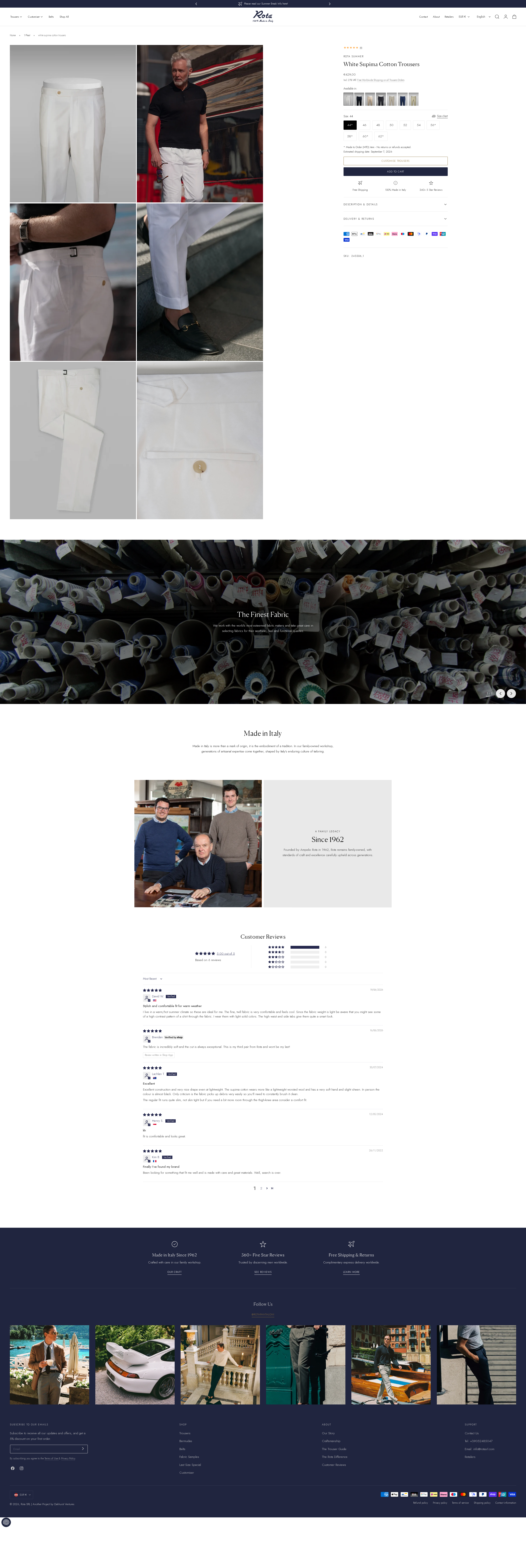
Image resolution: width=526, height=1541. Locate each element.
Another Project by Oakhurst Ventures (53, 1504)
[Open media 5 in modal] (128, 369)
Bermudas (185, 1441)
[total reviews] (396, 47)
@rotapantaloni (263, 1314)
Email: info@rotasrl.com (479, 1449)
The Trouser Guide (334, 1449)
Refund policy (420, 1503)
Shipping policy (482, 1503)
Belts (182, 1449)
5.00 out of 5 (226, 953)
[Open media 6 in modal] (255, 369)
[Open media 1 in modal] (128, 52)
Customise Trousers (395, 161)
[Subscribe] (83, 1449)
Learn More (351, 1272)
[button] (497, 17)
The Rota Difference (334, 1457)
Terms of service (460, 1503)
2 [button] (261, 1188)
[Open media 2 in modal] (255, 52)
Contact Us (472, 1433)
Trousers (184, 1433)
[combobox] (484, 17)
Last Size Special (190, 1465)
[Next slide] (511, 693)
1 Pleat (27, 35)
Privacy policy (440, 1503)
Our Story (328, 1433)
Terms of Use (52, 1458)
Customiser (186, 1473)
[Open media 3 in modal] (128, 210)
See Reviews (263, 1272)
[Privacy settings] (6, 1522)
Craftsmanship (331, 1441)
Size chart (442, 116)
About (436, 17)
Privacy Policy (68, 1458)
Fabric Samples (189, 1457)
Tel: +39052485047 (479, 1441)
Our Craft (174, 1272)
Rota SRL (25, 1504)
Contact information (505, 1503)
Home (13, 35)
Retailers (449, 17)
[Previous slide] (500, 693)
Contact (423, 17)
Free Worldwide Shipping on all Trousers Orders (380, 80)
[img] (152, 990)
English (481, 17)
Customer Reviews (334, 1465)
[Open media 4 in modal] (255, 210)
